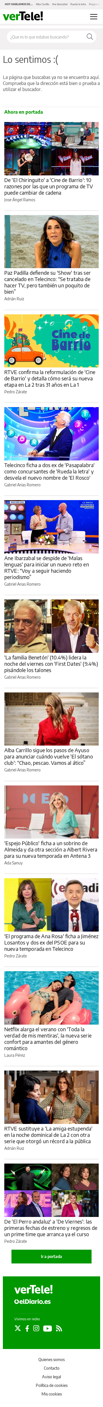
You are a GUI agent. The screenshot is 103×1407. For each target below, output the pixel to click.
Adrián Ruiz (14, 298)
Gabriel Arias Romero (22, 484)
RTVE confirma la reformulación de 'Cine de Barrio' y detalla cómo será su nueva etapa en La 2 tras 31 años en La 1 (49, 378)
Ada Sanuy (13, 862)
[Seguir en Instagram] (36, 1328)
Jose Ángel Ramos (19, 199)
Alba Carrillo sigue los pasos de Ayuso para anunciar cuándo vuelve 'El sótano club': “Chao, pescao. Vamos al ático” (48, 756)
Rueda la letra (78, 4)
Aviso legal (51, 1376)
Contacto (52, 1368)
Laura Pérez (14, 1055)
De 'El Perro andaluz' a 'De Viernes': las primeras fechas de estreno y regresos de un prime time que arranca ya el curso (50, 1227)
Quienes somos (51, 1359)
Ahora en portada (23, 112)
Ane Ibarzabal (60, 4)
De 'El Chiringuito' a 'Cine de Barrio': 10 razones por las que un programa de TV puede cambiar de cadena (48, 186)
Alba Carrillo (42, 4)
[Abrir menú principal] (93, 16)
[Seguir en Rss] (59, 1328)
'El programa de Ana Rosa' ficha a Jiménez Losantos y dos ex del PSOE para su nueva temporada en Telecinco (51, 942)
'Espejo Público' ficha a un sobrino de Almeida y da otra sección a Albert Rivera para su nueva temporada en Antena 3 (50, 849)
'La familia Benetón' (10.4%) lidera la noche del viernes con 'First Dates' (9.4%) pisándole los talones (51, 663)
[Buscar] (89, 37)
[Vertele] (33, 1289)
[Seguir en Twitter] (17, 1328)
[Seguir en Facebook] (27, 1328)
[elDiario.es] (32, 1301)
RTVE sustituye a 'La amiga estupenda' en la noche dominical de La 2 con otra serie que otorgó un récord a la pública (48, 1134)
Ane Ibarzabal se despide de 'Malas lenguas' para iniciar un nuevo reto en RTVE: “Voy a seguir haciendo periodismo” (46, 567)
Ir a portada (51, 1256)
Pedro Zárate (15, 391)
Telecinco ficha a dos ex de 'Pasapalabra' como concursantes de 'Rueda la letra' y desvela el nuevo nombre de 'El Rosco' (49, 471)
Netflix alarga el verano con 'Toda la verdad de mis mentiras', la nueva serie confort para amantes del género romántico (48, 1038)
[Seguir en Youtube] (47, 1328)
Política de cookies (52, 1385)
